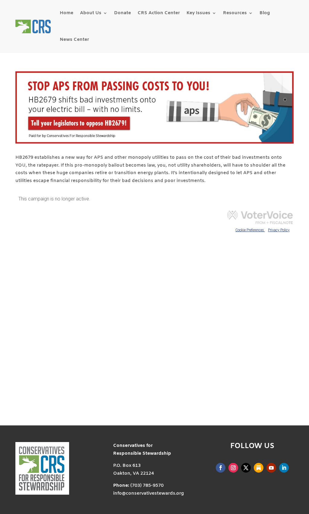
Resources (235, 13)
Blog (265, 13)
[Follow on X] (246, 468)
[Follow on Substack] (258, 468)
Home (66, 13)
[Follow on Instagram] (233, 468)
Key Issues (198, 13)
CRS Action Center (159, 13)
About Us (90, 13)
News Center (74, 40)
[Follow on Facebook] (220, 468)
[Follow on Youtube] (271, 468)
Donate (122, 13)
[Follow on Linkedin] (284, 468)
